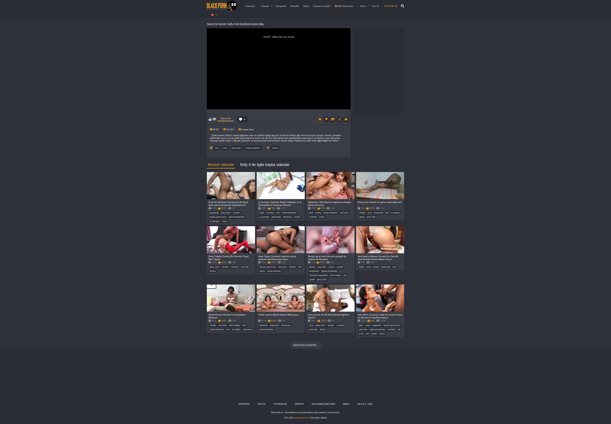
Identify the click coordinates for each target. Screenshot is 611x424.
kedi (311, 213)
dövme (312, 267)
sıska (224, 221)
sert (216, 148)
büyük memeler (289, 213)
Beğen (210, 119)
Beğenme (214, 119)
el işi (361, 334)
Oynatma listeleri (322, 6)
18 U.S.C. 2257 (365, 404)
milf (299, 267)
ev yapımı (395, 213)
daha (362, 6)
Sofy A (275, 148)
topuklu (292, 267)
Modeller (294, 6)
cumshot (270, 213)
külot (262, 213)
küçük (297, 217)
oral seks (344, 213)
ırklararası (287, 217)
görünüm (264, 325)
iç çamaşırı (215, 221)
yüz (345, 275)
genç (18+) (237, 148)
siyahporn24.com (301, 418)
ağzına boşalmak (236, 217)
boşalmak (214, 213)
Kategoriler (281, 6)
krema (318, 213)
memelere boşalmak (318, 275)
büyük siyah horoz (218, 217)
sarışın (331, 267)
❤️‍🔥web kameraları (344, 6)
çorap (322, 217)
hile (387, 213)
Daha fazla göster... (305, 345)
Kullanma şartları (323, 404)
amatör (236, 213)
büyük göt (276, 217)
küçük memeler (253, 148)
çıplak (362, 217)
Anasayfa (250, 6)
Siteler (306, 6)
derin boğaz (335, 275)
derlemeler (314, 271)
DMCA (346, 404)
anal (225, 148)
